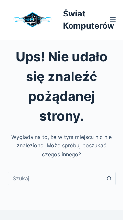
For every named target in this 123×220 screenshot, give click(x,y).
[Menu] (113, 20)
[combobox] (55, 178)
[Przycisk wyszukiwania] (109, 178)
